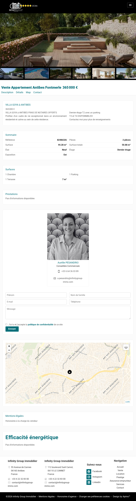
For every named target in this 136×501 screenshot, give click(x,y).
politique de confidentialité (40, 324)
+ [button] (9, 346)
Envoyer (12, 329)
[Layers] (126, 347)
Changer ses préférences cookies (94, 496)
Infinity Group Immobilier (22, 461)
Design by (121, 496)
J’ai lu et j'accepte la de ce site (35, 324)
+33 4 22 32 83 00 (20, 479)
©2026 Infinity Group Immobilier (21, 496)
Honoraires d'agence (66, 496)
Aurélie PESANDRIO (68, 262)
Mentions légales (47, 496)
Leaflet (127, 402)
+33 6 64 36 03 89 (69, 271)
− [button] (9, 350)
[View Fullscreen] (9, 356)
